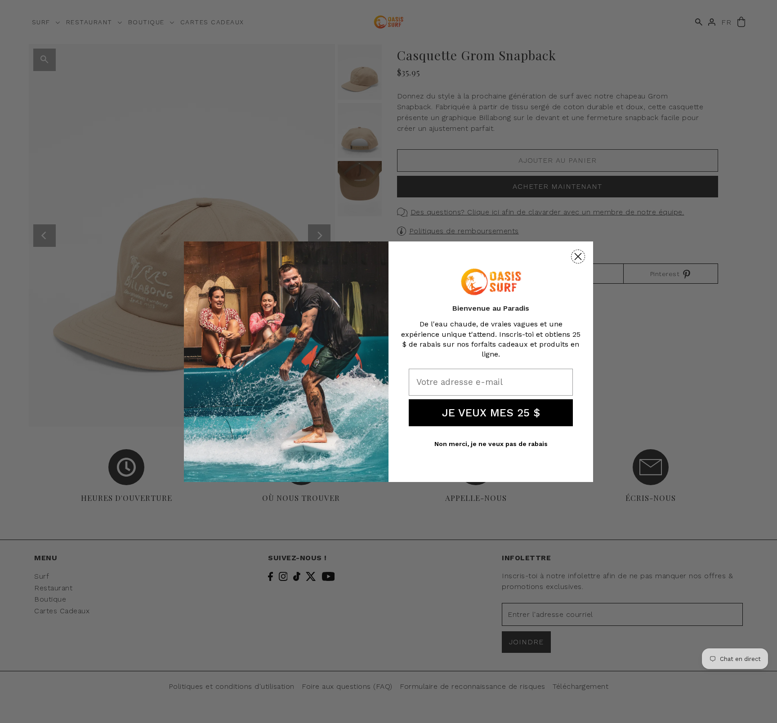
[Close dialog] (578, 256)
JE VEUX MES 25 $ (491, 412)
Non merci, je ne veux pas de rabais (491, 443)
